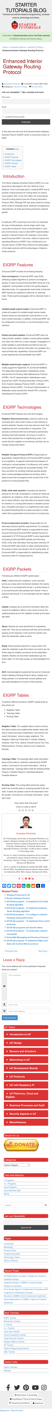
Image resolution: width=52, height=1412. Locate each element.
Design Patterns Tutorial (14, 1341)
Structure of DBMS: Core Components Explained (25, 1295)
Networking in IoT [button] (20, 1059)
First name (6, 97)
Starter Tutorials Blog (26, 7)
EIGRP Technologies (12, 160)
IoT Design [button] (16, 1042)
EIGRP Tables (9, 166)
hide (16, 149)
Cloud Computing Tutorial (15, 1334)
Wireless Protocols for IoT (18, 895)
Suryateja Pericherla (12, 83)
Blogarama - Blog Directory (11, 1410)
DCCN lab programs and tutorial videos (25, 927)
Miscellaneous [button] (18, 1122)
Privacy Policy (10, 1250)
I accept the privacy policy (14, 116)
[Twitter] (23, 878)
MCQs (6, 1193)
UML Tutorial (9, 1351)
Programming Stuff (12, 1253)
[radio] (19, 810)
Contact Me (9, 1243)
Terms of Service (11, 1260)
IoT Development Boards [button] (24, 1068)
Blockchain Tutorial (12, 1321)
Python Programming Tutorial (16, 1348)
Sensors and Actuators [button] (23, 1051)
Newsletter (8, 1247)
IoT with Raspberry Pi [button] (22, 1085)
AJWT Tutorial (10, 1317)
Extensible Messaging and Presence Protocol (27, 937)
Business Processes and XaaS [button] (27, 1105)
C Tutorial (8, 1324)
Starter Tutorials (10, 1367)
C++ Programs (10, 1183)
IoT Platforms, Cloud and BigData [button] (22, 1095)
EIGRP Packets (10, 163)
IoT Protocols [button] (17, 1076)
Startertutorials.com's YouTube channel (32, 35)
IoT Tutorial (8, 1345)
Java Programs (10, 1187)
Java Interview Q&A (12, 1190)
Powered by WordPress (20, 1403)
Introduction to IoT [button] (20, 1034)
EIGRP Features (10, 157)
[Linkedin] (33, 878)
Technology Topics (12, 1257)
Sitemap (7, 1370)
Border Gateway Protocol (18, 898)
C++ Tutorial (9, 1328)
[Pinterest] (26, 878)
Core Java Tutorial (11, 1331)
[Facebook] (19, 878)
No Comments (36, 86)
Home (5, 47)
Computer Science (18, 47)
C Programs (9, 1180)
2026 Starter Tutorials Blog (26, 1395)
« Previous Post (10, 951)
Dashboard (38, 1403)
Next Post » (43, 951)
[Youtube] (29, 878)
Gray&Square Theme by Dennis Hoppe (27, 1399)
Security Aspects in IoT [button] (23, 1113)
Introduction (8, 154)
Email (4, 107)
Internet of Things (35, 47)
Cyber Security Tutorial (13, 1338)
